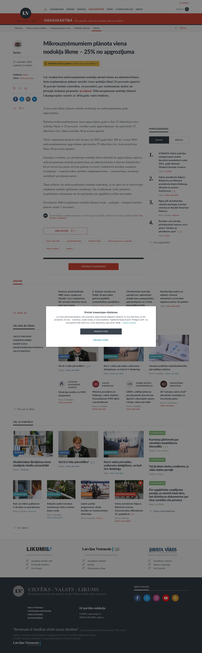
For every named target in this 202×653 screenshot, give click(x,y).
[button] (101, 340)
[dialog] (101, 326)
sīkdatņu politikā (129, 323)
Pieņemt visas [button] (101, 331)
